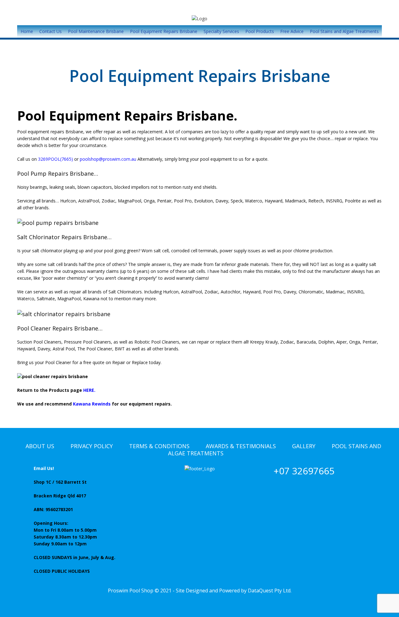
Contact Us (50, 31)
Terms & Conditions (159, 446)
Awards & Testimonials (241, 446)
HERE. (89, 390)
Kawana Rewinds (92, 404)
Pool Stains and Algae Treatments (344, 31)
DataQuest (260, 590)
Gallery (303, 446)
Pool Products (259, 31)
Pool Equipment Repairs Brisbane (163, 31)
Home (27, 31)
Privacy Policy (91, 446)
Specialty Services (221, 31)
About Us (40, 446)
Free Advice (292, 31)
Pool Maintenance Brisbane (96, 31)
